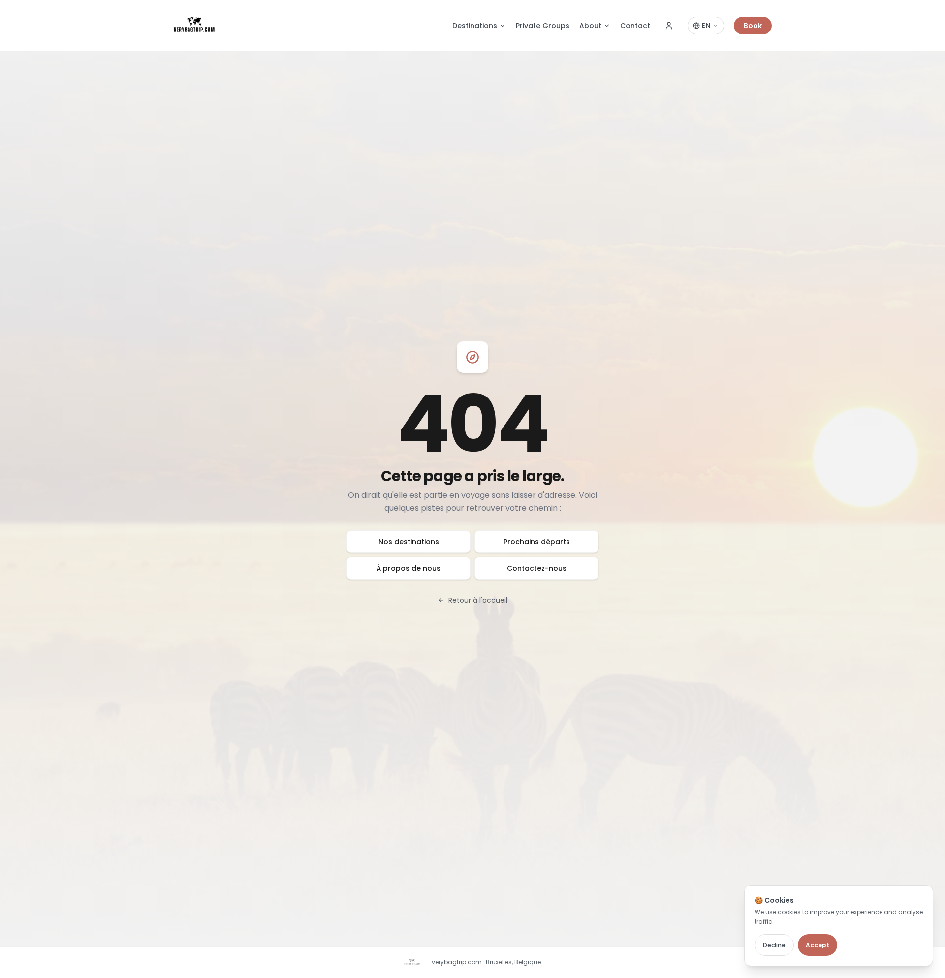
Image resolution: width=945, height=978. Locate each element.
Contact (635, 26)
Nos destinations (408, 542)
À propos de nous (409, 568)
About (590, 26)
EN (706, 25)
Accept (817, 945)
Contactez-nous (537, 568)
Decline (774, 945)
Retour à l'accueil (477, 600)
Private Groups (542, 26)
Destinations (474, 26)
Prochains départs (537, 542)
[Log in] (669, 25)
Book (753, 26)
